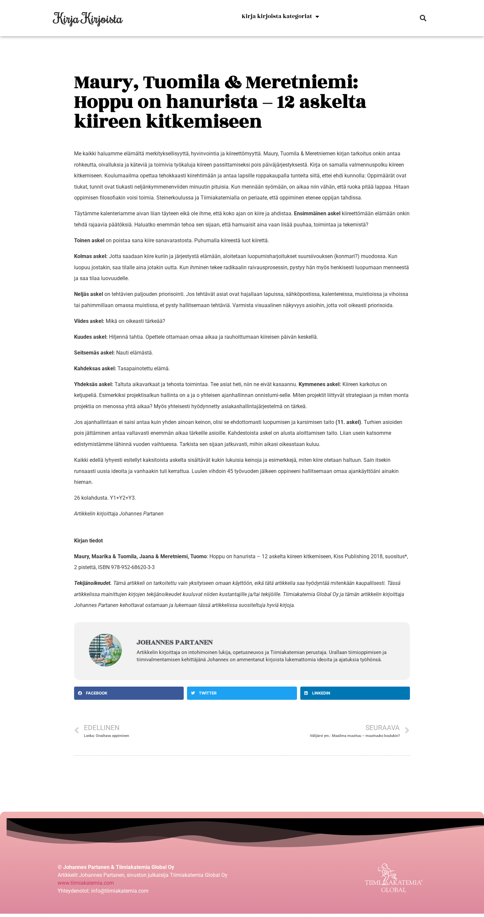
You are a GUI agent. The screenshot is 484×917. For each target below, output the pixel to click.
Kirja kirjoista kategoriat (277, 16)
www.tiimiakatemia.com (86, 883)
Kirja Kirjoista (88, 18)
